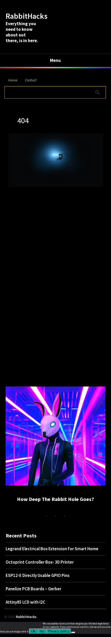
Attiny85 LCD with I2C (25, 602)
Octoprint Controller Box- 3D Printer (40, 562)
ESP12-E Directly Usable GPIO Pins (38, 575)
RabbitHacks (26, 16)
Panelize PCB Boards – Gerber (33, 589)
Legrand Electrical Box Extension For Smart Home (52, 549)
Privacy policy (58, 631)
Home (12, 80)
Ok (33, 631)
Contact (31, 80)
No (42, 631)
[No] (73, 632)
